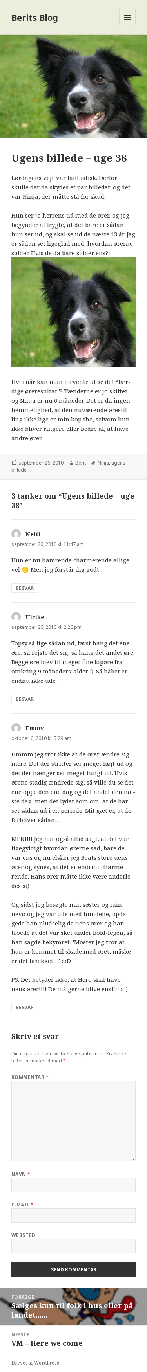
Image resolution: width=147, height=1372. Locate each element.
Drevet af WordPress (35, 1362)
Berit (80, 462)
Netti (32, 534)
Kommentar (30, 1077)
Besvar (25, 588)
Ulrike (34, 617)
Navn (21, 1174)
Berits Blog (34, 17)
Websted (23, 1235)
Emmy (34, 728)
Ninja (103, 462)
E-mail (22, 1204)
